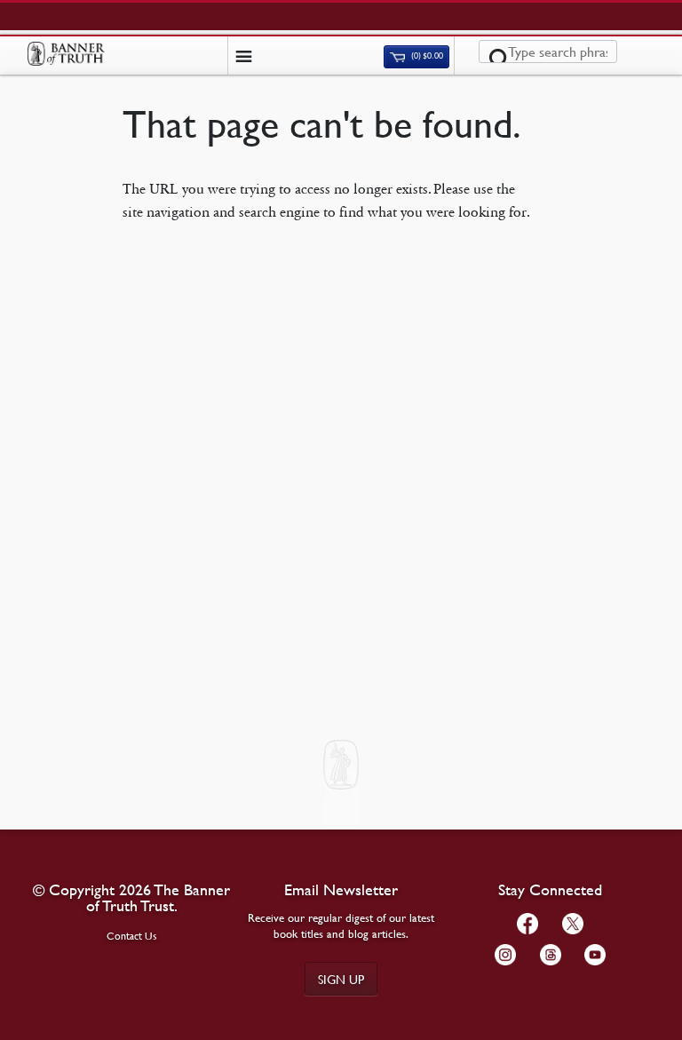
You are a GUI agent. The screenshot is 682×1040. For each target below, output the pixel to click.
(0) (426, 56)
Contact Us (132, 935)
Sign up (341, 979)
